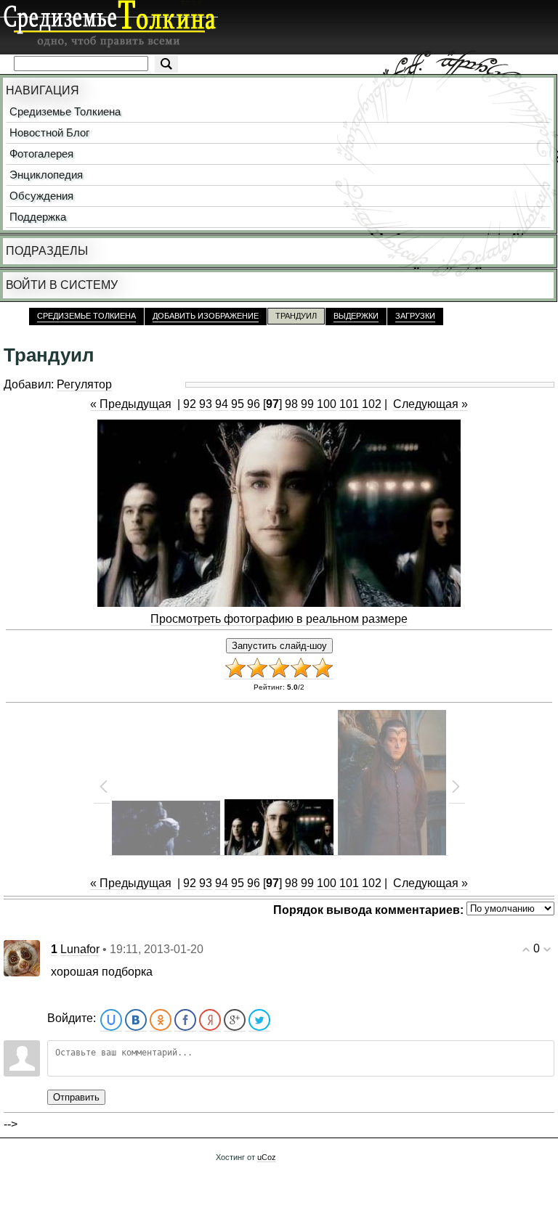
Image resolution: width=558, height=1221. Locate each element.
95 (237, 404)
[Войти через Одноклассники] (160, 1020)
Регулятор (84, 384)
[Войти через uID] (111, 1020)
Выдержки (356, 315)
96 (253, 404)
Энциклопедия (46, 175)
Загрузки (415, 315)
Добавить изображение (206, 315)
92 (189, 404)
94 (221, 404)
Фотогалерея (41, 154)
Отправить (76, 1097)
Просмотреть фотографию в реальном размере (279, 619)
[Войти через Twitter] (259, 1020)
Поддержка (37, 217)
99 (307, 404)
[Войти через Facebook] (185, 1020)
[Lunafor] (22, 957)
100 (326, 404)
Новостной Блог (49, 133)
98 (291, 404)
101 (349, 404)
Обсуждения (41, 196)
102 (371, 404)
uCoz (266, 1157)
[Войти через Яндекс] (210, 1020)
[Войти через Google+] (235, 1020)
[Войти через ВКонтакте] (136, 1020)
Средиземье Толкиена (65, 112)
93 (205, 404)
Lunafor (80, 949)
